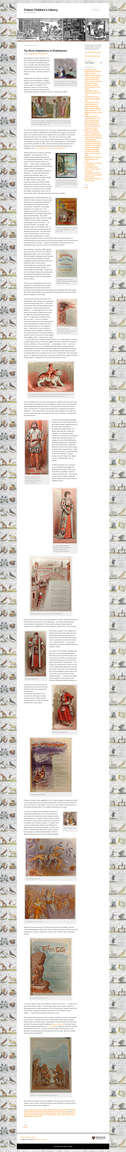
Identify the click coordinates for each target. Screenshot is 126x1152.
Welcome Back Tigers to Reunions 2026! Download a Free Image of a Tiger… (93, 126)
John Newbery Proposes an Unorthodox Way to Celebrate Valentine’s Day (93, 174)
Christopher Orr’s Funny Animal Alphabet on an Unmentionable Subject (92, 104)
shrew (31, 1114)
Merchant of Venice (56, 1113)
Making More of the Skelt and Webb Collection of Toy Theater (93, 159)
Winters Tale (39, 1116)
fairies (34, 1113)
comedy (30, 1113)
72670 (74, 85)
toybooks (68, 1114)
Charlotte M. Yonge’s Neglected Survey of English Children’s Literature (93, 71)
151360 (47, 124)
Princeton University (99, 1138)
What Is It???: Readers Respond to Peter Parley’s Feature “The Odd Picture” (92, 132)
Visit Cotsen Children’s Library (93, 52)
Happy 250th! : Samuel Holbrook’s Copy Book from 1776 (93, 93)
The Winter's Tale (55, 1114)
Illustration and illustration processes (58, 1111)
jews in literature (41, 1113)
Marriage (48, 1113)
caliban (26, 1113)
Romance (73, 1113)
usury (72, 1114)
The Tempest (46, 1114)
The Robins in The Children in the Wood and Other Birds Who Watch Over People (93, 147)
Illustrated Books (43, 1111)
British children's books (49, 1109)
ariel (74, 1111)
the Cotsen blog (51, 1026)
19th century (39, 1109)
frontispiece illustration (57, 1024)
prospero (67, 1113)
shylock (36, 1114)
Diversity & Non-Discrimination (63, 1146)
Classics (58, 1109)
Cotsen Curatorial (66, 1109)
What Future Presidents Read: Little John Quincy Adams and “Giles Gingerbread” (93, 137)
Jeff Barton (44, 54)
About (86, 187)
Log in (26, 1127)
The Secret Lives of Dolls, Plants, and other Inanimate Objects (93, 153)
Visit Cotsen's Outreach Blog (92, 56)
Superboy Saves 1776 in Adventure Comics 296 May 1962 (92, 99)
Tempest (40, 1114)
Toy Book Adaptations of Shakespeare (45, 50)
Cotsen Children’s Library (41, 10)
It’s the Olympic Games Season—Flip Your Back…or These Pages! (93, 169)
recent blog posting (59, 148)
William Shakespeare (29, 1116)
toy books (62, 1114)
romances (26, 1114)
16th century (32, 1109)
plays (63, 1113)
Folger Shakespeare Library (42, 148)
